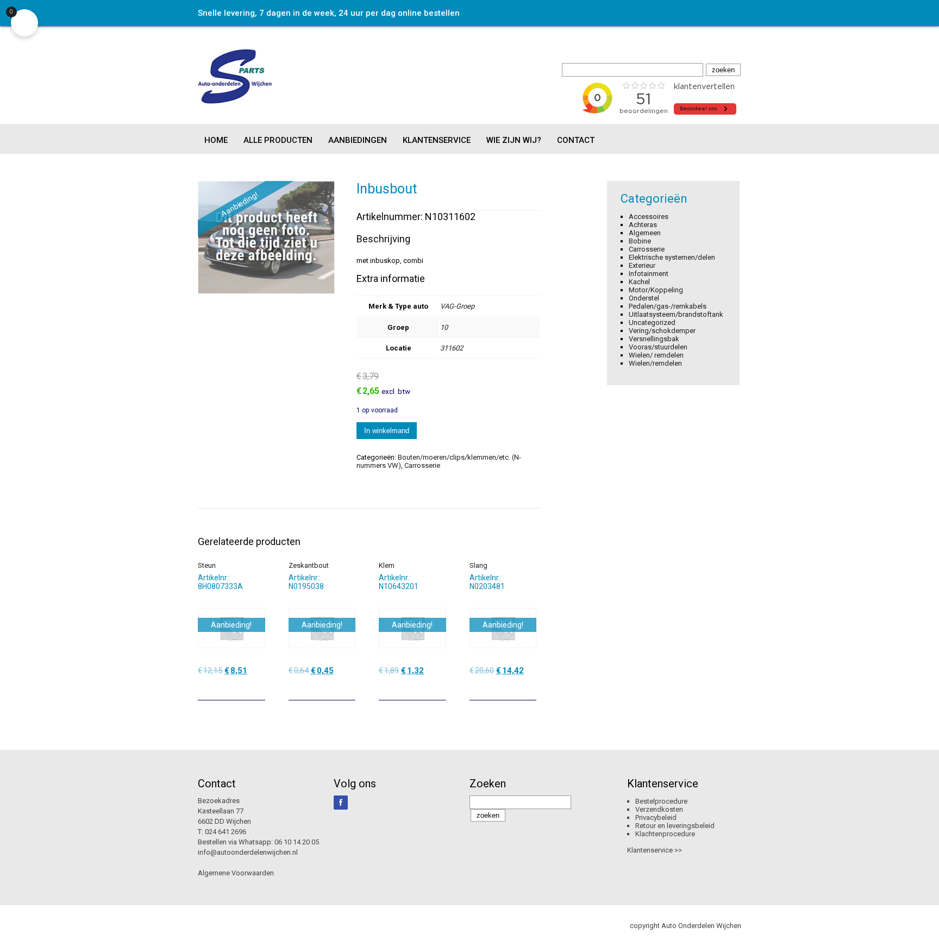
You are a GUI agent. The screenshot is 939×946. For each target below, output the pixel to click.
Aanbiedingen (357, 140)
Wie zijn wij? (513, 140)
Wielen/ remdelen (656, 355)
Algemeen (645, 233)
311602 (451, 348)
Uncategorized (652, 322)
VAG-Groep (457, 306)
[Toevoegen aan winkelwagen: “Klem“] (439, 688)
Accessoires (648, 216)
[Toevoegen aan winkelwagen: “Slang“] (529, 688)
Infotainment (648, 274)
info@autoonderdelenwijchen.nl (248, 852)
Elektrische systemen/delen (672, 257)
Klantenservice (437, 140)
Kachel (639, 282)
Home (216, 140)
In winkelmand (386, 431)
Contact (575, 140)
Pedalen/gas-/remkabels (667, 306)
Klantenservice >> (654, 850)
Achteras (643, 225)
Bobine (640, 241)
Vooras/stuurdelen (658, 347)
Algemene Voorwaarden (236, 873)
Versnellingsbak (654, 339)
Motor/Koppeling (656, 290)
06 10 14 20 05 (296, 842)
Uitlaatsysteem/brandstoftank (676, 314)
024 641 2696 (225, 832)
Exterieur (642, 265)
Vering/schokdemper (662, 331)
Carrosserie (422, 465)
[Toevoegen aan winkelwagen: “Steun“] (258, 688)
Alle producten (277, 140)
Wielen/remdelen (655, 363)
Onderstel (644, 298)
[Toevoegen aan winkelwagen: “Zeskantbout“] (348, 688)
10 (444, 327)
